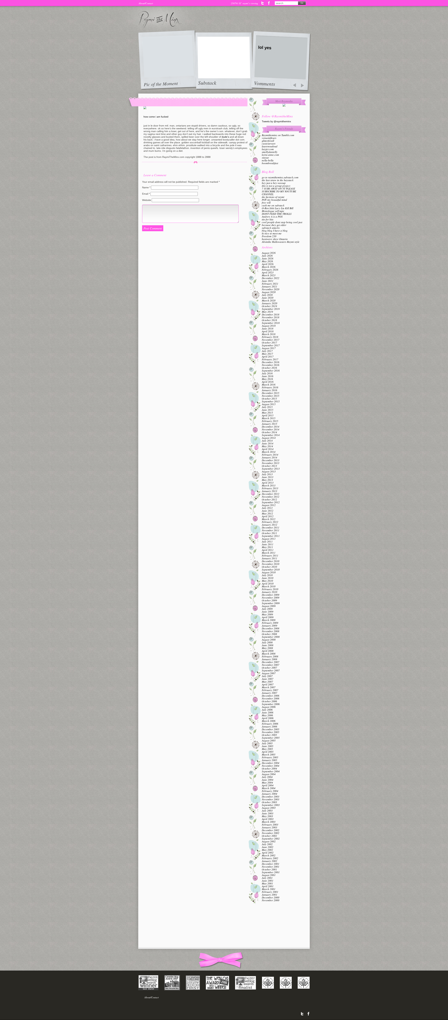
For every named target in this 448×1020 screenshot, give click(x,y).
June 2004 (267, 779)
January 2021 (269, 286)
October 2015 (269, 398)
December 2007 (270, 662)
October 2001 (269, 869)
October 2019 (269, 306)
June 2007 (267, 679)
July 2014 (267, 440)
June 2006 (267, 712)
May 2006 (267, 715)
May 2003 (267, 816)
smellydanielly (269, 152)
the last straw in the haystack (277, 180)
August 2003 (269, 807)
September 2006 (271, 704)
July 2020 (267, 295)
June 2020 (267, 297)
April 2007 (268, 684)
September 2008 (271, 636)
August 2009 (269, 606)
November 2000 (270, 900)
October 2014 (269, 432)
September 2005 (271, 737)
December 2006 (270, 695)
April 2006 (268, 718)
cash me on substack (273, 205)
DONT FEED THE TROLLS (277, 213)
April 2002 (268, 852)
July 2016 (267, 373)
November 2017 (270, 339)
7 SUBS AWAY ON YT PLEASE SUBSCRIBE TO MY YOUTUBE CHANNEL (279, 191)
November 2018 (270, 317)
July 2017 (267, 351)
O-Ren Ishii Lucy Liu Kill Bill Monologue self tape (277, 209)
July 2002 (267, 844)
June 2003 (267, 813)
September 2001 (271, 872)
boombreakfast (270, 163)
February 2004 (270, 791)
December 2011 (270, 527)
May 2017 (267, 353)
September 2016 (271, 370)
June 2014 (267, 443)
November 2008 (270, 631)
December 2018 (270, 314)
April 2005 (268, 751)
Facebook (269, 3)
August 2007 (269, 673)
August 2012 (269, 505)
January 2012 (269, 524)
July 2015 (267, 407)
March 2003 (268, 821)
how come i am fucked (156, 116)
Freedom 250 (269, 236)
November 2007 (270, 665)
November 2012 (270, 496)
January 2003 (269, 827)
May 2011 (267, 547)
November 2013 (270, 463)
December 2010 (270, 561)
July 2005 (267, 743)
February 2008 (270, 656)
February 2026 (270, 269)
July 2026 (267, 255)
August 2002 (269, 841)
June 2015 (267, 409)
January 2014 (269, 457)
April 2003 (268, 819)
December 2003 (270, 796)
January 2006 (269, 726)
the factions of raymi (273, 197)
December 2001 (270, 864)
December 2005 (270, 729)
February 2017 (270, 359)
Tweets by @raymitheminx (276, 121)
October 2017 (269, 342)
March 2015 (268, 418)
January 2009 (269, 625)
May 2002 (267, 849)
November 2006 (270, 698)
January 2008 (269, 659)
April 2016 (268, 381)
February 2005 (270, 757)
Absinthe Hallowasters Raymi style (280, 241)
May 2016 (267, 379)
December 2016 (270, 362)
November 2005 (270, 732)
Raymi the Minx (159, 19)
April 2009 (268, 617)
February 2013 (270, 488)
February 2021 (270, 283)
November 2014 (270, 429)
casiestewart (268, 143)
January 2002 (269, 861)
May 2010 (267, 580)
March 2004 (268, 788)
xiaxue (265, 157)
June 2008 (267, 645)
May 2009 (267, 614)
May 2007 (267, 681)
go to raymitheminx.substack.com (280, 177)
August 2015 (269, 404)
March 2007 (268, 687)
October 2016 (269, 367)
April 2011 (268, 550)
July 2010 (267, 575)
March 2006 (268, 721)
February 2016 (270, 387)
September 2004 (271, 771)
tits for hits (267, 219)
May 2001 (267, 883)
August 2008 (269, 639)
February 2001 (270, 892)
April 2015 (268, 415)
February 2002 (270, 858)
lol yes (264, 47)
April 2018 (268, 331)
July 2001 (267, 878)
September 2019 (271, 309)
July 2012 (267, 508)
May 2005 (267, 749)
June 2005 (267, 746)
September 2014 (271, 435)
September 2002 (271, 838)
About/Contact (146, 3)
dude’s (225, 136)
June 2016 (267, 376)
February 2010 (270, 589)
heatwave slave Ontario (275, 239)
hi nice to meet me (272, 233)
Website (146, 200)
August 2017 (269, 348)
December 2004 (270, 763)
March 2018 (268, 334)
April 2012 (268, 516)
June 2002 (267, 847)
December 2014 (270, 426)
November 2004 (270, 765)
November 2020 (270, 289)
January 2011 (269, 558)
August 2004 (269, 774)
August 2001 (269, 875)
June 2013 (267, 477)
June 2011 (267, 544)
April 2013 (268, 482)
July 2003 (267, 810)
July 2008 (267, 642)
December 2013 (270, 460)
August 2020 (269, 292)
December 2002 (270, 830)
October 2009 (269, 600)
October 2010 (269, 566)
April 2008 (268, 650)
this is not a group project (276, 185)
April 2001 (268, 886)
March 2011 (268, 552)
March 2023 (268, 275)
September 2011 (271, 536)
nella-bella (268, 160)
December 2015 (270, 393)
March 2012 (268, 519)
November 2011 (270, 530)
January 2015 (269, 423)
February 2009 (270, 622)
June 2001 (267, 880)
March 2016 (268, 384)
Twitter (262, 3)
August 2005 (269, 740)
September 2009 (271, 603)
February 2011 (270, 555)
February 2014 (270, 454)
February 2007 (270, 690)
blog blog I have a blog (275, 230)
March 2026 (268, 267)
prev (294, 85)
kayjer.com (268, 149)
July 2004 (267, 777)
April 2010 (268, 583)
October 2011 (269, 533)
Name (146, 187)
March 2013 (268, 485)
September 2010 (271, 569)
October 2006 (269, 701)
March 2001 (268, 889)
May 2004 (267, 782)
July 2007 (267, 676)
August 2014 (269, 437)
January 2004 (269, 793)
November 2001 (270, 866)
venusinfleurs (269, 138)
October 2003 (269, 802)
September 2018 (271, 323)
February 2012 (270, 522)
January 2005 (269, 760)
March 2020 (268, 300)
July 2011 (267, 541)
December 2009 (270, 594)
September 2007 (271, 670)
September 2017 (271, 345)
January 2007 (269, 693)
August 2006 (269, 707)
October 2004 (269, 768)
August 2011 (269, 538)
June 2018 (267, 328)
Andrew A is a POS (272, 216)
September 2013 (271, 468)
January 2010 (269, 592)
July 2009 (267, 608)
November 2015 (270, 395)
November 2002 (270, 833)
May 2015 (267, 412)
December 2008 (270, 628)
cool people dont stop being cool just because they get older (282, 223)
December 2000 (270, 897)
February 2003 (270, 824)
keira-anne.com (270, 154)
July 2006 (267, 709)
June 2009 (267, 611)
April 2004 (268, 785)
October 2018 (269, 320)
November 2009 (270, 597)
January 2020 (269, 303)
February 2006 (270, 723)
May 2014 (267, 446)
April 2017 (268, 356)
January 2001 (269, 894)
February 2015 (270, 421)
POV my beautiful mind (274, 199)
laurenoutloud (269, 146)
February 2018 (270, 337)
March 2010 (268, 586)
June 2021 (267, 281)
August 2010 (269, 572)
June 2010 (267, 578)
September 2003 (271, 805)
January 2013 (269, 491)
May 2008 (267, 648)
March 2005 (268, 754)
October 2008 (269, 634)
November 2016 (270, 365)
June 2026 (267, 258)
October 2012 (269, 499)
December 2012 (270, 494)
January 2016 (269, 390)
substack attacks (271, 227)
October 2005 (269, 735)
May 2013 (267, 480)
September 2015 (271, 401)
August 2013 (269, 471)
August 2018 (269, 325)
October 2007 (269, 667)
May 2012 (267, 513)
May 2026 (267, 261)
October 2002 (269, 835)
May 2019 (267, 311)
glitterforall (268, 140)
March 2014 (268, 452)
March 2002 (268, 855)
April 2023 (268, 272)
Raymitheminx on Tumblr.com (278, 135)
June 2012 (267, 510)
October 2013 (269, 466)
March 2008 (268, 653)
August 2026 (269, 253)
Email (146, 193)
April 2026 (268, 264)
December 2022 (270, 278)
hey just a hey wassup (274, 183)
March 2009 (268, 620)
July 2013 (267, 474)
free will (266, 202)
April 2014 (268, 449)
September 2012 (271, 502)
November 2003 (270, 799)
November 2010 (270, 564)
